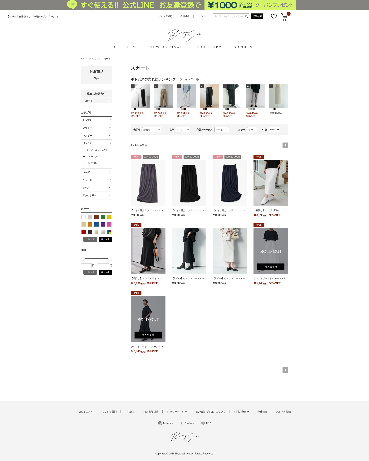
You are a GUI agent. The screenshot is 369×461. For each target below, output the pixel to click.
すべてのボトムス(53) (96, 150)
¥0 (284, 20)
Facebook (189, 423)
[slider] (83, 259)
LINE (208, 423)
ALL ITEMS (124, 47)
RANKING (244, 47)
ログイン (202, 16)
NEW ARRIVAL (166, 47)
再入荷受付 (271, 267)
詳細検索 (257, 16)
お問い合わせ (241, 411)
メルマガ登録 (165, 16)
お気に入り (274, 16)
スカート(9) (92, 156)
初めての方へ (85, 411)
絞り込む (105, 239)
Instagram (168, 423)
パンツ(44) (91, 163)
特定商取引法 (151, 411)
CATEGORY (209, 47)
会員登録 (184, 16)
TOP (83, 58)
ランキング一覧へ (190, 79)
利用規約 (130, 411)
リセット (90, 239)
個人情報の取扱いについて (210, 411)
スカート (106, 58)
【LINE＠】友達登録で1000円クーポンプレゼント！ (34, 16)
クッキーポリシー (177, 411)
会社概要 (262, 411)
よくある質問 (109, 411)
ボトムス (93, 58)
